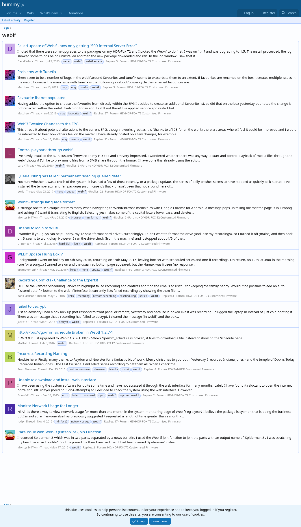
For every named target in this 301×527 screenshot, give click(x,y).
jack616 (22, 322)
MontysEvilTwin (27, 217)
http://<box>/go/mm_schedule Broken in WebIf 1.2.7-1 (65, 332)
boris (20, 191)
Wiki (30, 13)
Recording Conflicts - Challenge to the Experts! (57, 280)
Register (29, 20)
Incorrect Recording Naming (42, 353)
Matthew (23, 87)
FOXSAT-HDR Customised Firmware (191, 369)
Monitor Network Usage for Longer (47, 405)
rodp (20, 421)
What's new (49, 13)
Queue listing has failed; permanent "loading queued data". (69, 175)
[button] (21, 13)
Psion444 (23, 395)
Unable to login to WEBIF (38, 227)
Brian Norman (26, 369)
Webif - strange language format (46, 201)
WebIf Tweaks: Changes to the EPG (47, 123)
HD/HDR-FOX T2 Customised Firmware (155, 61)
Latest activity (11, 20)
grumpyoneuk (26, 270)
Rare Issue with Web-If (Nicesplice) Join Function (59, 431)
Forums (11, 13)
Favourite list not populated (41, 97)
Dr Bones (23, 244)
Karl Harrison (26, 296)
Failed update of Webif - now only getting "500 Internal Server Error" (77, 45)
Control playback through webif (44, 149)
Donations (75, 13)
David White (25, 61)
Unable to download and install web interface (56, 379)
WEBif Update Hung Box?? (40, 254)
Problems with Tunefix (36, 71)
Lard (20, 165)
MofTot (22, 343)
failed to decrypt (31, 306)
